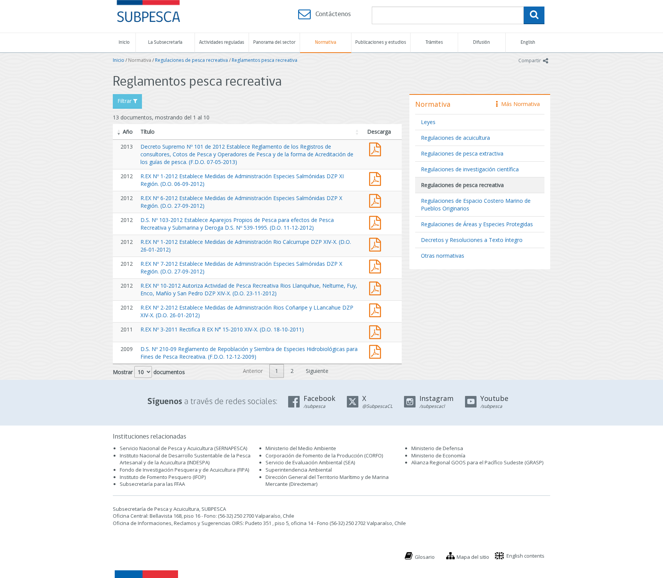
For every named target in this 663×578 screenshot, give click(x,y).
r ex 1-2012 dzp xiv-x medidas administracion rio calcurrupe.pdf (376, 243)
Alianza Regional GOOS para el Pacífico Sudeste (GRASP (476, 462)
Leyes (428, 122)
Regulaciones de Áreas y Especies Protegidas (477, 224)
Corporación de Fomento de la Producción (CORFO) (324, 455)
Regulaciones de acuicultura (455, 137)
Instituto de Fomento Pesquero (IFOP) (163, 477)
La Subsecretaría (165, 42)
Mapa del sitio (473, 556)
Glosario (425, 556)
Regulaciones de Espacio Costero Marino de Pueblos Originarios (476, 204)
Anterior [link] (253, 370)
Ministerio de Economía (438, 455)
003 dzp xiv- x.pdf (376, 331)
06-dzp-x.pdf (376, 200)
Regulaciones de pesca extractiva (462, 153)
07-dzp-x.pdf (376, 265)
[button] (119, 132)
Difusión (481, 42)
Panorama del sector (274, 42)
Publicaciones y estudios (380, 42)
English (528, 42)
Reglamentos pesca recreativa (264, 60)
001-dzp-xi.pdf (376, 178)
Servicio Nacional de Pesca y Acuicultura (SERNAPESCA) (183, 448)
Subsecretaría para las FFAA (152, 483)
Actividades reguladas (221, 42)
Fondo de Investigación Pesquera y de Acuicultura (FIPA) (184, 469)
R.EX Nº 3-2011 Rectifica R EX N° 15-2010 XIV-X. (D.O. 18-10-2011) (222, 329)
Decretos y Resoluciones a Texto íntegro (472, 239)
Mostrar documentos (149, 372)
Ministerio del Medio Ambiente (301, 448)
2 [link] (292, 370)
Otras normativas (442, 255)
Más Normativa (518, 104)
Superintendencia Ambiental (299, 469)
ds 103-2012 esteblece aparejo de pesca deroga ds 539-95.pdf (376, 221)
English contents (525, 555)
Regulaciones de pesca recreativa (191, 60)
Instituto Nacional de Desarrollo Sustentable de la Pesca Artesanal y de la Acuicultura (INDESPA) (185, 459)
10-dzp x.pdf (376, 287)
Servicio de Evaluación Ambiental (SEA (310, 462)
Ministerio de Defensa (437, 448)
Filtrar (125, 100)
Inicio (124, 42)
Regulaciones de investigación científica (470, 169)
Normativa (325, 42)
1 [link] (276, 370)
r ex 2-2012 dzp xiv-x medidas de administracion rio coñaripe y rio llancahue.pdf (376, 309)
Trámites (434, 42)
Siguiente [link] (317, 370)
